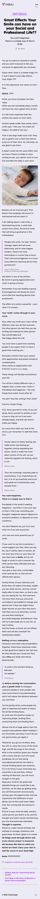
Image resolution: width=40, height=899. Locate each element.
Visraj (22, 49)
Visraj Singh (13, 895)
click (20, 369)
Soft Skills (19, 14)
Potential (16, 862)
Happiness (9, 862)
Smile (23, 862)
